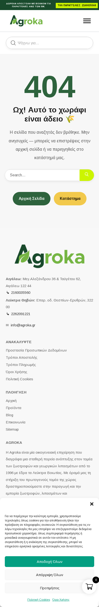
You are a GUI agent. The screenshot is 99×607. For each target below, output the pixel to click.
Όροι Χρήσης (60, 599)
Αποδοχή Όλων (49, 562)
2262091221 (20, 314)
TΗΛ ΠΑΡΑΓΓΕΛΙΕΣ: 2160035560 (76, 5)
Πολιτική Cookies (38, 599)
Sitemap (12, 429)
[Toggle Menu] (87, 20)
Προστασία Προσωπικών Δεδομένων (36, 350)
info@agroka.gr (23, 325)
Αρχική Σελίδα (31, 199)
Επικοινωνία (15, 422)
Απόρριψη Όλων (49, 575)
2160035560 (20, 292)
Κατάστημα (70, 199)
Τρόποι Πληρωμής (21, 365)
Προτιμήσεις (49, 588)
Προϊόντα (13, 408)
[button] (91, 504)
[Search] (87, 175)
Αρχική (11, 401)
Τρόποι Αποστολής (21, 357)
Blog (9, 415)
